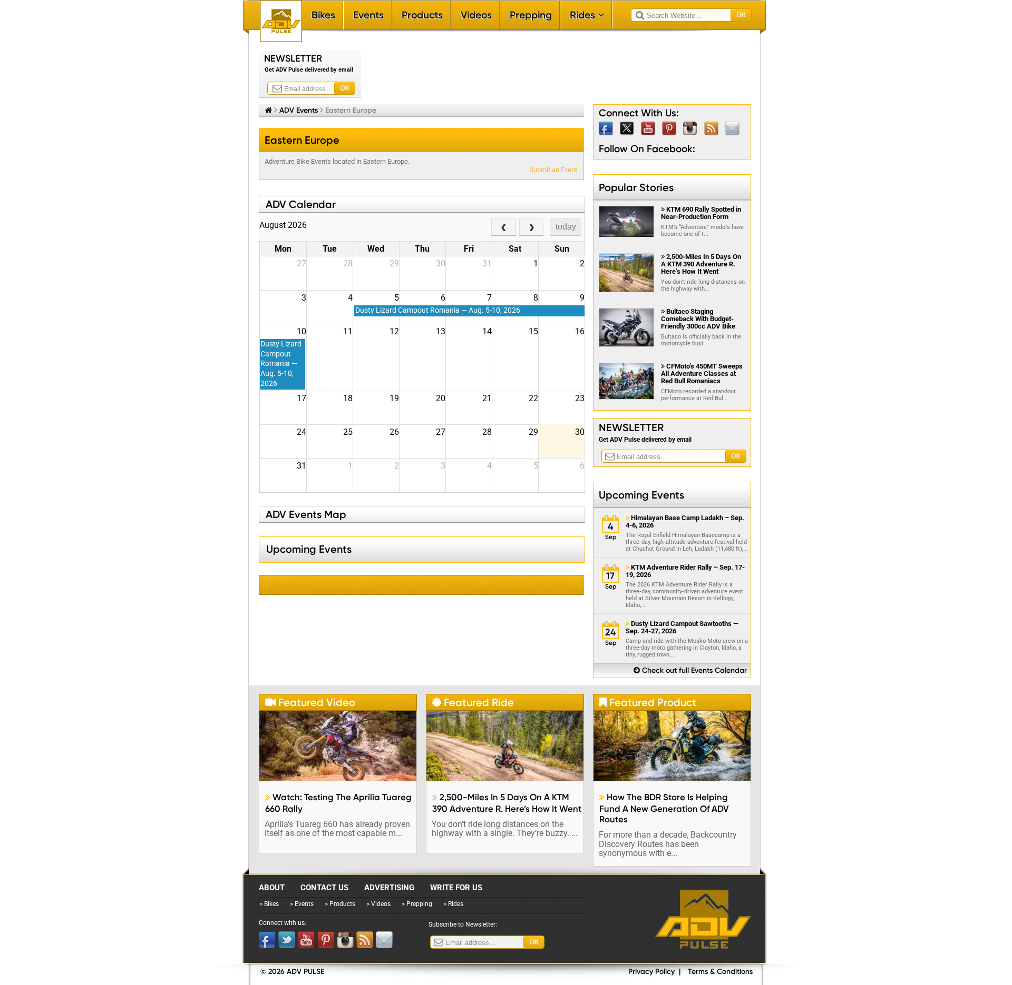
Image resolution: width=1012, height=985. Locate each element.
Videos (476, 15)
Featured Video (310, 702)
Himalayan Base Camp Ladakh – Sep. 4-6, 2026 (685, 521)
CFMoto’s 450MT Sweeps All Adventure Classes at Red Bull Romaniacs (702, 373)
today (566, 226)
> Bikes (269, 904)
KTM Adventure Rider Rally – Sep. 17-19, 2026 (685, 571)
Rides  (587, 15)
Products (422, 15)
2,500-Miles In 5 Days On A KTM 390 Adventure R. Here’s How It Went (701, 264)
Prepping (531, 15)
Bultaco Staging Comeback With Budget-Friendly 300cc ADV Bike (698, 318)
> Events (302, 904)
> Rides (453, 904)
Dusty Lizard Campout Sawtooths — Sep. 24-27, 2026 (682, 627)
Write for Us (456, 887)
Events (368, 15)
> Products (340, 904)
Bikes (323, 15)
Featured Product (647, 702)
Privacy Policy (651, 971)
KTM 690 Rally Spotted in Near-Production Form (701, 213)
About (272, 887)
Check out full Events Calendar (690, 670)
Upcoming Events (641, 495)
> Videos (378, 904)
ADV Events (298, 110)
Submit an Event (553, 170)
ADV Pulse (703, 919)
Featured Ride (473, 702)
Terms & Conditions (720, 971)
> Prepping (417, 904)
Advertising (389, 887)
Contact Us (324, 887)
